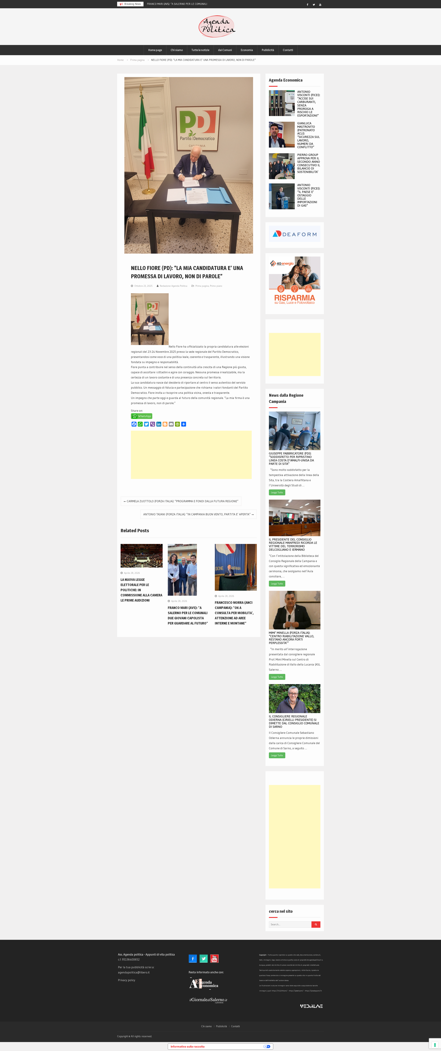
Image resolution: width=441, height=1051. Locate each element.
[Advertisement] (191, 455)
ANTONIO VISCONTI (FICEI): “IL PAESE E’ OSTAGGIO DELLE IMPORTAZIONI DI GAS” (308, 195)
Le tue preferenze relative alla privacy (235, 1046)
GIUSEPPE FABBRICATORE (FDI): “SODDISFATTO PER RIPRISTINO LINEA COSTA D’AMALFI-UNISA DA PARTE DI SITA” (291, 459)
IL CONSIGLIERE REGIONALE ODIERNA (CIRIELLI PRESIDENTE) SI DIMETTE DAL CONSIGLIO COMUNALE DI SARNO (294, 721)
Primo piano (216, 285)
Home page (155, 50)
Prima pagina (202, 285)
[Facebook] (307, 4)
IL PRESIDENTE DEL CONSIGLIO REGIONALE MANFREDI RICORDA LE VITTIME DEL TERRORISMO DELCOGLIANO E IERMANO (293, 545)
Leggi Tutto (277, 492)
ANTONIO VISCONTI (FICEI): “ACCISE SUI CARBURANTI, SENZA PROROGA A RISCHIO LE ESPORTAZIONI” (308, 104)
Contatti (288, 50)
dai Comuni (225, 50)
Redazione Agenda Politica (173, 285)
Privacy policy (126, 980)
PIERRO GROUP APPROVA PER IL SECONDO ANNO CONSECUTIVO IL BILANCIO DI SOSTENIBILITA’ (308, 163)
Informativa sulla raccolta (187, 1046)
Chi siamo (177, 50)
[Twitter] (314, 4)
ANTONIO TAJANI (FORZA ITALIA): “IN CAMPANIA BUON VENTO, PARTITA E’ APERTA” (197, 514)
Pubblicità (268, 50)
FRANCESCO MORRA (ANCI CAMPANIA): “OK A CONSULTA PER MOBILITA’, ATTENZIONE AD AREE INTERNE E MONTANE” (234, 612)
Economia (247, 50)
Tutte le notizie (200, 50)
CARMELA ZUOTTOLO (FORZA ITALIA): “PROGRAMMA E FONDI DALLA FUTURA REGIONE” (182, 501)
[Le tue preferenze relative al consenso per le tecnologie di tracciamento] (435, 1045)
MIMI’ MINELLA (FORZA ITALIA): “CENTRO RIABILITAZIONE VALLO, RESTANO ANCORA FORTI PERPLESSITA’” (291, 638)
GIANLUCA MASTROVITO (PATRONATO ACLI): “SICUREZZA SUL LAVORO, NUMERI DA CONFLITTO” (308, 135)
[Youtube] (320, 4)
